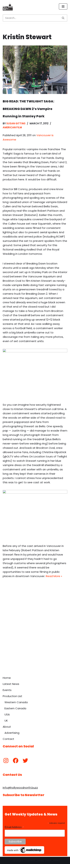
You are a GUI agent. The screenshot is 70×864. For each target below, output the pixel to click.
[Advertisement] (35, 637)
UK (6, 720)
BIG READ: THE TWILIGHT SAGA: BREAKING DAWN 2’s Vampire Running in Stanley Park (28, 108)
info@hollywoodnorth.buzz (20, 787)
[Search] (63, 18)
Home (7, 678)
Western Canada (16, 702)
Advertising (11, 733)
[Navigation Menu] (63, 6)
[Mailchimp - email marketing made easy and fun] (24, 852)
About (7, 727)
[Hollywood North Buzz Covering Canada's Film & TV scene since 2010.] (8, 6)
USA (7, 714)
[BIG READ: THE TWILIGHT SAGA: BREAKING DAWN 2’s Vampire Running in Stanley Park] (35, 69)
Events (7, 690)
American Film (12, 127)
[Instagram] (6, 760)
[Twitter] (25, 760)
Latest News (11, 684)
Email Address (14, 827)
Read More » (54, 576)
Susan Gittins (15, 123)
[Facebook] (15, 760)
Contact (8, 739)
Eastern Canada (15, 708)
